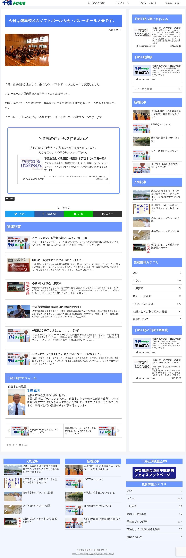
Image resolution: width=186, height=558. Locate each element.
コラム (11, 199)
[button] (179, 89)
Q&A (157, 272)
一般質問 (157, 288)
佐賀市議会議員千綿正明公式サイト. (93, 550)
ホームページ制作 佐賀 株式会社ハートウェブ (93, 553)
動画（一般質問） (157, 296)
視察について (157, 319)
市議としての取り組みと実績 (157, 311)
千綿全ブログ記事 (157, 303)
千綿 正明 (33, 390)
